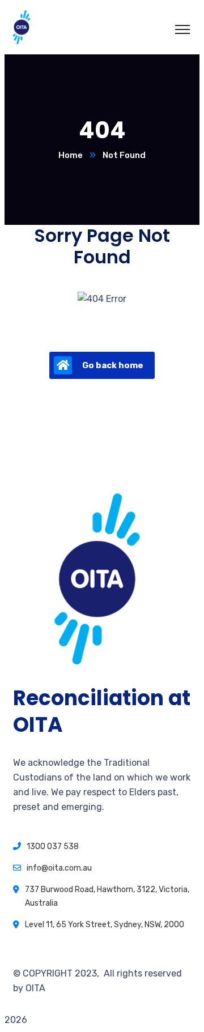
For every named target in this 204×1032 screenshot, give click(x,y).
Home (70, 155)
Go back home (112, 365)
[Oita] (21, 41)
